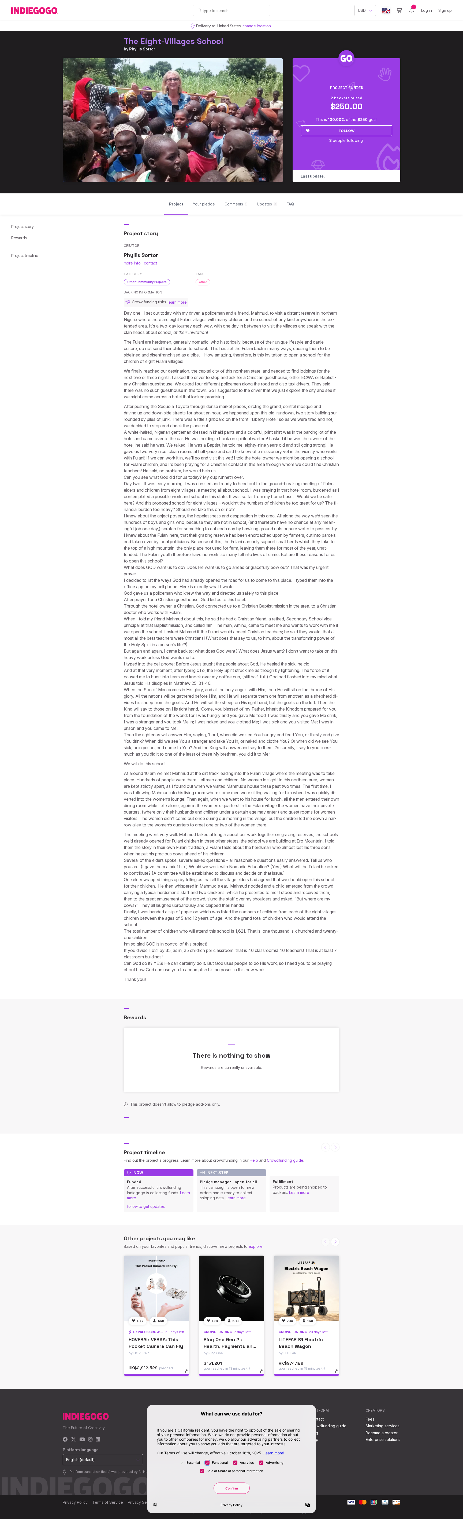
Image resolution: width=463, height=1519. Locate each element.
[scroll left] (326, 1147)
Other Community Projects (147, 282)
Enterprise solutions (383, 1439)
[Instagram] (90, 1440)
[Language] (386, 10)
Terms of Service (107, 1502)
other (203, 282)
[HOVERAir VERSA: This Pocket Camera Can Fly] (156, 1288)
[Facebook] (65, 1440)
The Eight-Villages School (173, 41)
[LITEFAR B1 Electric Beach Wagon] (306, 1288)
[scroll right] (335, 1147)
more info (132, 263)
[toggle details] (189, 1374)
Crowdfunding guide (285, 1160)
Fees (370, 1419)
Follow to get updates (146, 1206)
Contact (317, 1419)
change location (256, 26)
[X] (73, 1440)
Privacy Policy (75, 1502)
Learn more (236, 1198)
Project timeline (24, 255)
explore (256, 1246)
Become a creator (382, 1432)
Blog (314, 1432)
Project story (22, 226)
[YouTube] (82, 1440)
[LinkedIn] (98, 1440)
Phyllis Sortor (142, 49)
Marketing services (382, 1426)
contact (150, 263)
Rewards (19, 238)
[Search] (199, 10)
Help (254, 1160)
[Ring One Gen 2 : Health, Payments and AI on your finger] (231, 1288)
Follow (346, 130)
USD (362, 10)
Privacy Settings (142, 1502)
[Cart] (399, 10)
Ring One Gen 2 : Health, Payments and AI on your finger (230, 1346)
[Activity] (411, 10)
